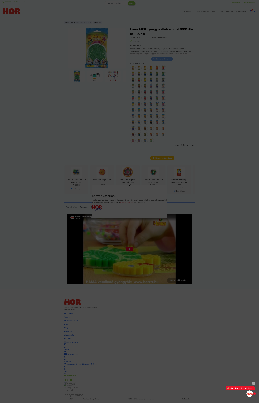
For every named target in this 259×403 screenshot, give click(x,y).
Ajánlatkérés (241, 11)
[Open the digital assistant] (249, 393)
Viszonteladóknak (202, 11)
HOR (213, 11)
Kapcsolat (229, 11)
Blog (221, 11)
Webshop (187, 11)
